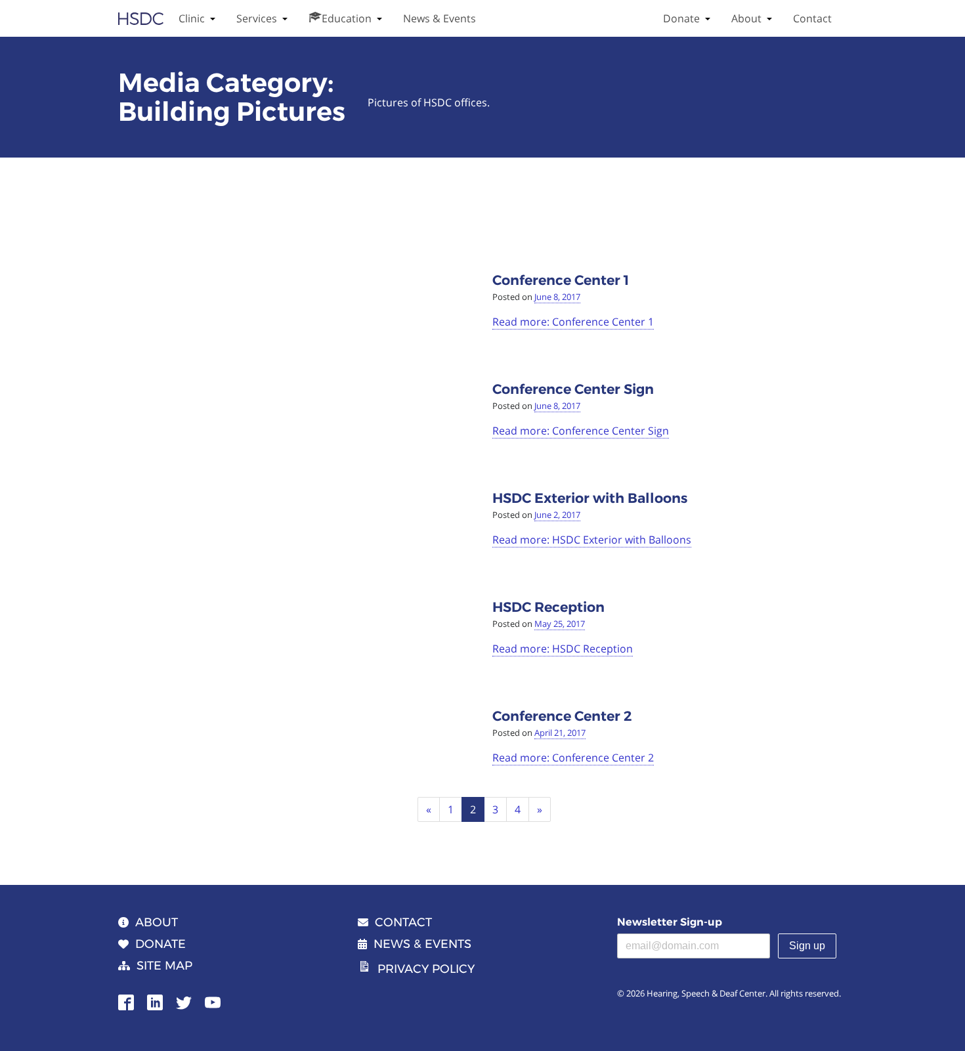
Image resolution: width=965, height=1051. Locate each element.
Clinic (192, 18)
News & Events (439, 18)
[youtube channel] (213, 1001)
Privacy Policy (426, 969)
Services (256, 18)
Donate (681, 18)
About (746, 18)
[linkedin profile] (155, 1001)
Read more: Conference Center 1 (573, 321)
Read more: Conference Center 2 (573, 757)
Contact (812, 18)
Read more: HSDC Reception (562, 648)
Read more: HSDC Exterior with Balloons (591, 539)
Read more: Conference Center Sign (580, 430)
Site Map (164, 965)
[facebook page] (126, 1001)
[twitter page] (184, 1001)
